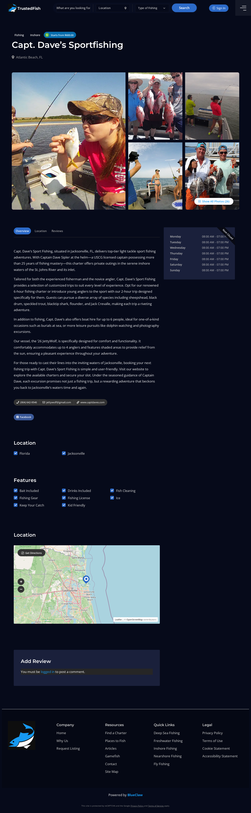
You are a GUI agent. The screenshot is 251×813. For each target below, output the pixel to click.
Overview (22, 231)
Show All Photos (212, 201)
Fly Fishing (161, 764)
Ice (118, 498)
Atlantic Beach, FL (29, 57)
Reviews (57, 231)
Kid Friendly (76, 505)
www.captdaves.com (92, 402)
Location (41, 231)
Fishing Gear (29, 498)
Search (184, 8)
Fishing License (79, 498)
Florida (25, 453)
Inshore (35, 35)
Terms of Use (212, 740)
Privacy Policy (212, 733)
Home (61, 733)
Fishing (19, 35)
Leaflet (118, 619)
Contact (111, 764)
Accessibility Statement (220, 756)
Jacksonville (76, 453)
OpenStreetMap (134, 619)
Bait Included (29, 491)
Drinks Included (79, 491)
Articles (110, 748)
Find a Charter (116, 733)
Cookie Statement (216, 748)
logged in (48, 671)
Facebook (25, 417)
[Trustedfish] (24, 8)
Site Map (111, 771)
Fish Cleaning (126, 491)
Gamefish (112, 756)
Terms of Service (156, 805)
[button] (152, 8)
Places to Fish (115, 740)
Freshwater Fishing (168, 740)
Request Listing (68, 748)
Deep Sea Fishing (167, 733)
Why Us (62, 740)
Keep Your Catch (32, 505)
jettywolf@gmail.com (58, 402)
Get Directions (33, 553)
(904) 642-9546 (28, 402)
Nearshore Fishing (168, 756)
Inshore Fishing (165, 748)
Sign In (221, 8)
